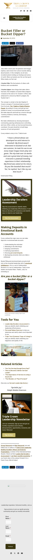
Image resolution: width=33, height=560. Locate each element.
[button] (4, 18)
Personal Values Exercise (13, 330)
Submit (10, 546)
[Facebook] (24, 10)
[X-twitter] (14, 553)
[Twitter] (21, 10)
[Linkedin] (27, 10)
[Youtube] (30, 10)
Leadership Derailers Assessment (16, 324)
